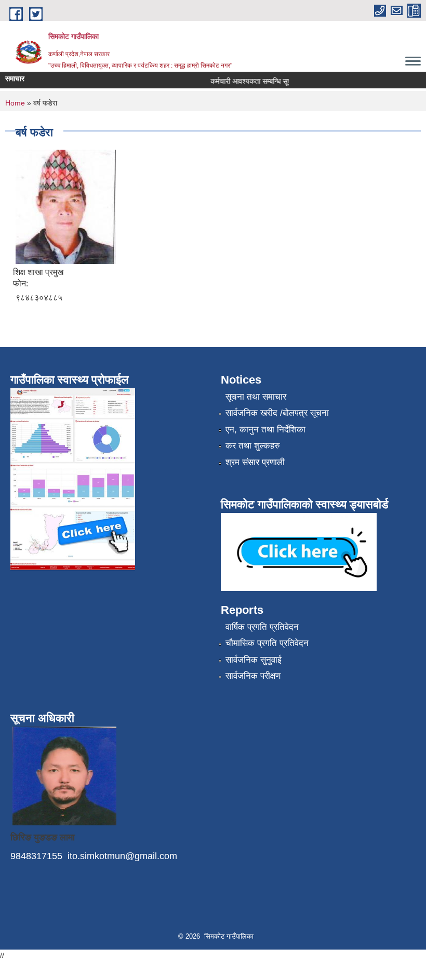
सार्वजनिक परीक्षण (253, 676)
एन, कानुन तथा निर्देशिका (265, 430)
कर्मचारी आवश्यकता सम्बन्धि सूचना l (249, 81)
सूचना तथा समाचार (255, 397)
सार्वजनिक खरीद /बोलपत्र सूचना (277, 413)
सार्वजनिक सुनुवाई (253, 660)
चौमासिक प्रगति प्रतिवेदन (267, 643)
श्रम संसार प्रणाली (255, 462)
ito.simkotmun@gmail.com (122, 856)
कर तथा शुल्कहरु (252, 446)
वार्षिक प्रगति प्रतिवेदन (262, 627)
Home (15, 103)
